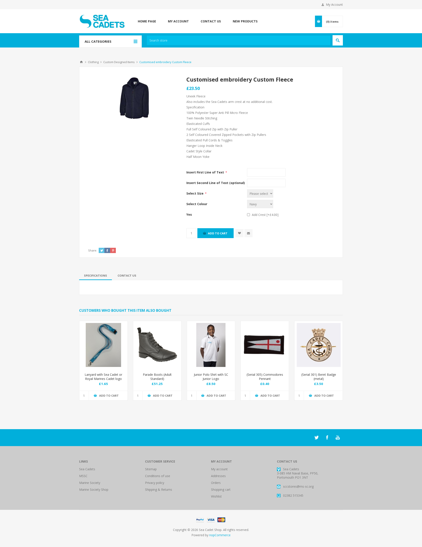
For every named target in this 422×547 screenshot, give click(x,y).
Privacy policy (154, 483)
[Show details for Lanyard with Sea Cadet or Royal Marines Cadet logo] (103, 345)
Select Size (195, 193)
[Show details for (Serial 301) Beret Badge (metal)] (319, 345)
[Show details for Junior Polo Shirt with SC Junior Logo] (211, 345)
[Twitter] (316, 437)
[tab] (95, 275)
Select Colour (196, 204)
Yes (189, 214)
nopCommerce (220, 535)
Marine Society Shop (93, 489)
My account (219, 469)
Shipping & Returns (158, 489)
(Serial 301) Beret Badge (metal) (318, 376)
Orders (216, 483)
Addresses (218, 476)
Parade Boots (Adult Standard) (157, 376)
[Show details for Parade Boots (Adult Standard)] (157, 345)
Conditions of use (157, 476)
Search (338, 40)
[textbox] (238, 40)
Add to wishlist (239, 233)
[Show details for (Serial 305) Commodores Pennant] (265, 345)
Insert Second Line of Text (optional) (215, 183)
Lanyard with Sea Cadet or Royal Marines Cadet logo (103, 376)
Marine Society (89, 483)
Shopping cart (221, 489)
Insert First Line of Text (205, 172)
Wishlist (216, 496)
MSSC (83, 476)
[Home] (81, 62)
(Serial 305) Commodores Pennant (265, 376)
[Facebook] (327, 437)
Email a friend (248, 233)
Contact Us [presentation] (127, 275)
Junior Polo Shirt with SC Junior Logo (211, 376)
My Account (334, 4)
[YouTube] (337, 437)
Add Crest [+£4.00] (265, 215)
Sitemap (151, 469)
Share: (92, 250)
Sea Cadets (87, 469)
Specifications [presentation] (95, 275)
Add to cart (217, 233)
